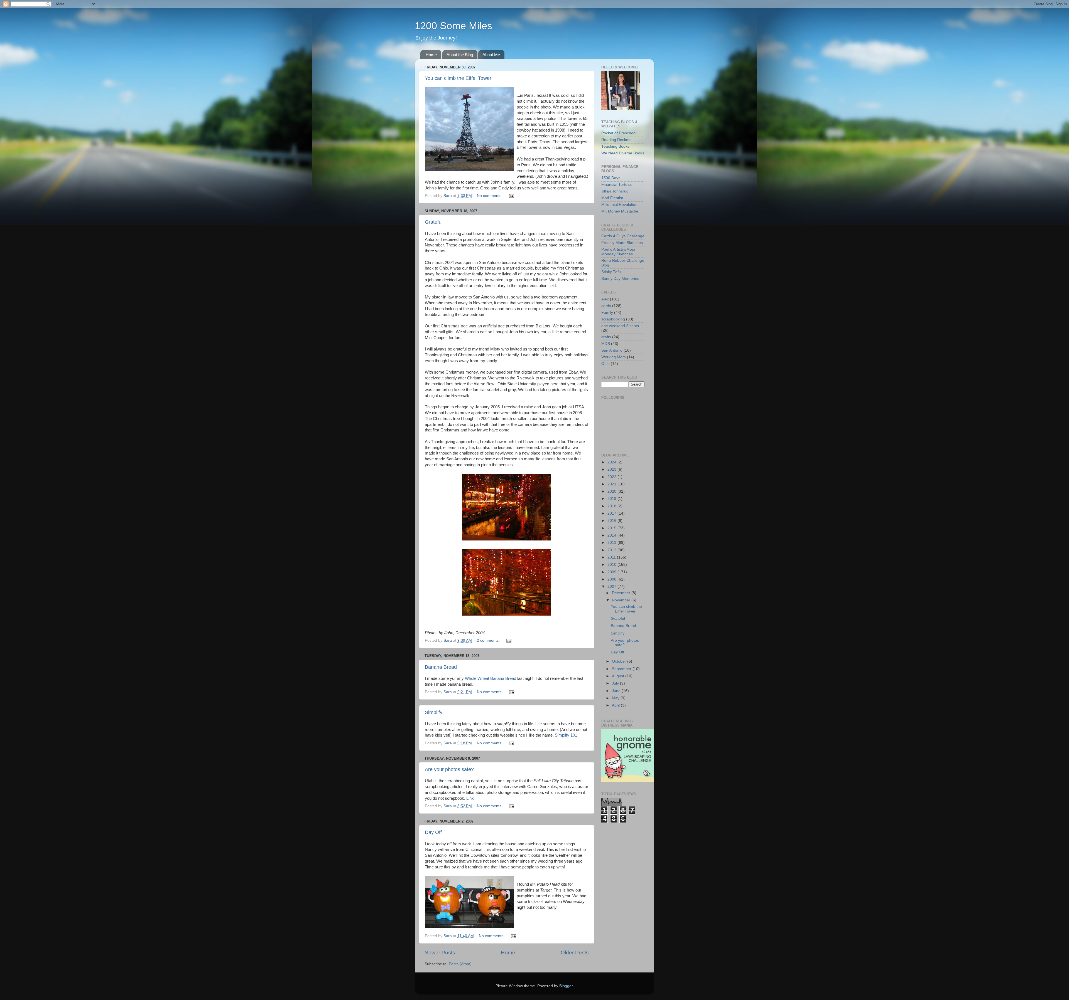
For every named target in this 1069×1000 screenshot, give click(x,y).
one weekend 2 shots (620, 326)
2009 (612, 572)
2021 (612, 484)
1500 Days (610, 178)
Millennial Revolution (619, 205)
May (616, 698)
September (622, 669)
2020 (612, 491)
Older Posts (575, 952)
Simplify (433, 712)
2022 (612, 477)
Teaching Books (615, 146)
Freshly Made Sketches (622, 243)
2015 (612, 528)
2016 (612, 520)
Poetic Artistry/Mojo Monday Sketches (618, 251)
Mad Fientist (612, 198)
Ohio (605, 364)
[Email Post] (511, 196)
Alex (605, 299)
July (616, 683)
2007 (612, 586)
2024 (612, 462)
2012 (612, 550)
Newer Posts (440, 952)
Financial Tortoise (616, 184)
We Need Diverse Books (622, 153)
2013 (612, 542)
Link (470, 798)
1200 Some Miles (453, 25)
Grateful (434, 222)
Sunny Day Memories (620, 278)
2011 (612, 557)
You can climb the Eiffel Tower (458, 78)
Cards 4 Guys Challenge (622, 236)
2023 (612, 469)
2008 (612, 579)
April (616, 705)
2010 (612, 564)
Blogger (566, 986)
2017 (612, 513)
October (619, 661)
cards (606, 306)
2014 (612, 535)
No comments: (490, 196)
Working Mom (613, 357)
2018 (612, 506)
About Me (491, 54)
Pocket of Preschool (618, 133)
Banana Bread (441, 667)
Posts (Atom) (460, 964)
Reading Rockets (616, 140)
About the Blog (460, 54)
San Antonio (611, 350)
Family (607, 312)
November (621, 600)
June (617, 691)
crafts (606, 337)
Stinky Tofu (611, 272)
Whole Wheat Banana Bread (490, 678)
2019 (612, 499)
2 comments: (489, 640)
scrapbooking (613, 319)
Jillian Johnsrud (615, 191)
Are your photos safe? (449, 769)
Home (431, 54)
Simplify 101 (566, 735)
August (618, 676)
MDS (605, 344)
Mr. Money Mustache (619, 211)
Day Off (433, 832)
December (621, 593)
